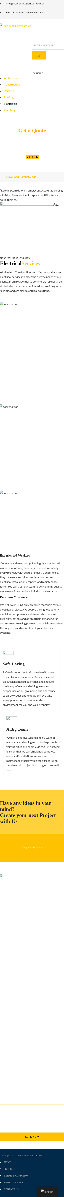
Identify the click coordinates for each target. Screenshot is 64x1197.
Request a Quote (32, 847)
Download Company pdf (21, 176)
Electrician (10, 103)
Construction (12, 84)
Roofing (9, 97)
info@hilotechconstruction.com (22, 1068)
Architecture (11, 78)
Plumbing (10, 110)
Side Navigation (19, 73)
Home (4, 73)
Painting (9, 90)
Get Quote (32, 157)
